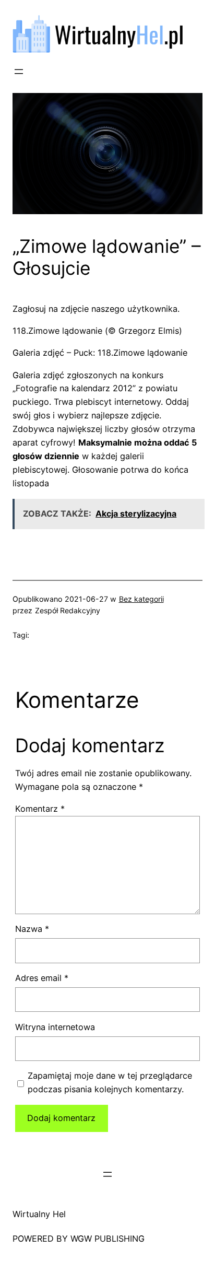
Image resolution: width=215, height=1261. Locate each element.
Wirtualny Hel (39, 1214)
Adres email (41, 978)
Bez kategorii (141, 598)
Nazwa (32, 929)
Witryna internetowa (55, 1027)
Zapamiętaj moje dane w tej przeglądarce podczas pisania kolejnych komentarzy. (110, 1082)
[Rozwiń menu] (19, 71)
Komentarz (40, 808)
